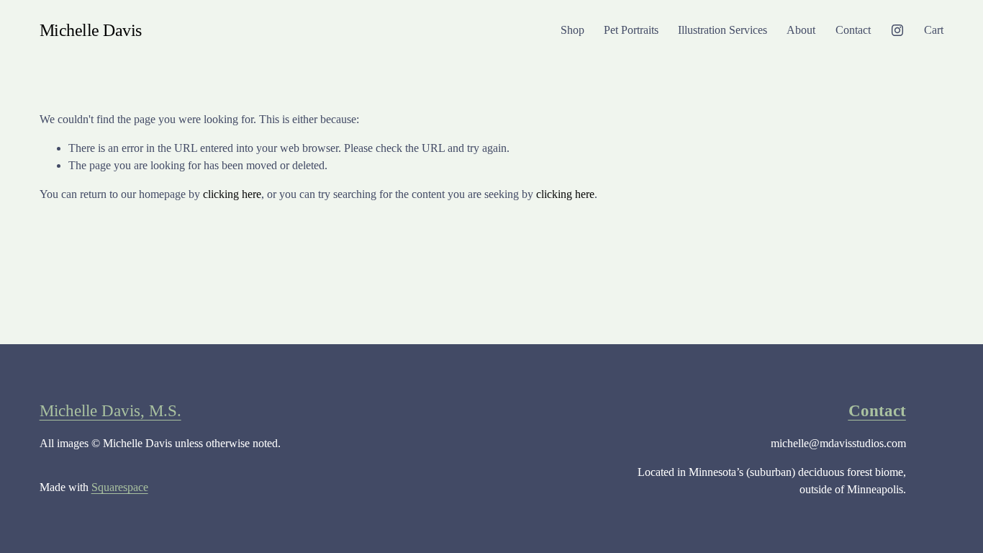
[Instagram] (897, 30)
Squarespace (119, 487)
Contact (853, 30)
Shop (572, 30)
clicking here (232, 194)
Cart (933, 30)
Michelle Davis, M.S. (110, 411)
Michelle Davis (91, 30)
